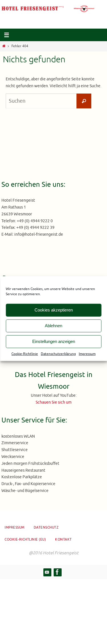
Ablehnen (53, 325)
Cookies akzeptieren (54, 309)
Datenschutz (46, 527)
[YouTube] (47, 572)
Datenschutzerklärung (58, 353)
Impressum (87, 353)
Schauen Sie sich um (54, 402)
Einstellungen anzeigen (53, 341)
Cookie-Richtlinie (24, 353)
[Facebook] (57, 572)
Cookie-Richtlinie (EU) (25, 539)
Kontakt (63, 539)
